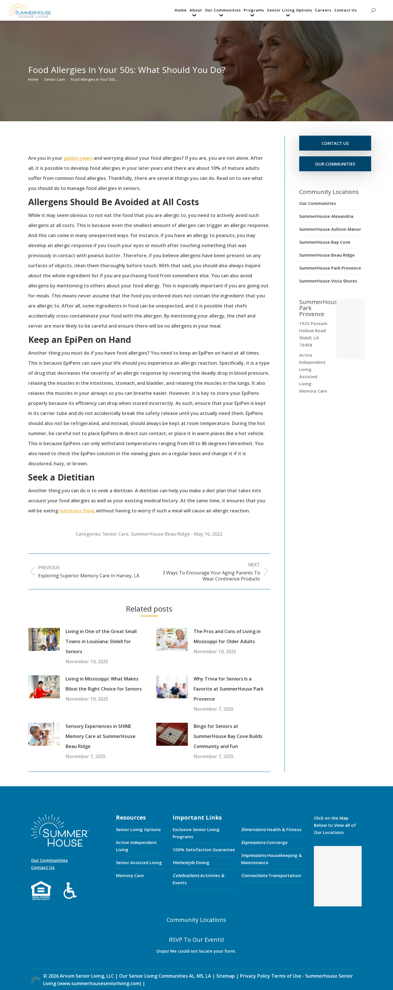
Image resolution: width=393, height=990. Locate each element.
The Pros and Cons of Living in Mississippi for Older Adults (227, 636)
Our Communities (317, 203)
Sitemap (226, 976)
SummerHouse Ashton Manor (330, 229)
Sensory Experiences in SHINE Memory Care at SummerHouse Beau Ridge (101, 736)
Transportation (271, 875)
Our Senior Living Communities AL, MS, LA (165, 976)
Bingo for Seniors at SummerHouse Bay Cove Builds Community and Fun (228, 736)
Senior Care (116, 534)
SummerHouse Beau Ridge (160, 534)
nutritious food (76, 511)
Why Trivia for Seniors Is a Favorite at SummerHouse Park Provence (229, 689)
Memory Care (130, 875)
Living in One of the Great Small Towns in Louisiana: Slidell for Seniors (101, 641)
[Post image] (44, 639)
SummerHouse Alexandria (326, 216)
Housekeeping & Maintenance (271, 858)
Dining (191, 862)
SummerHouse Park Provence (330, 268)
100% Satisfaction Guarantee (204, 849)
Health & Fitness (271, 829)
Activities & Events (198, 878)
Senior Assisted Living (139, 862)
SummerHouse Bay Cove (324, 242)
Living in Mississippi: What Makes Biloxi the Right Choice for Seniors (104, 684)
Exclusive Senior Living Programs (196, 832)
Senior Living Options (138, 829)
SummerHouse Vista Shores (328, 281)
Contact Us (43, 867)
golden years (78, 158)
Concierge (264, 842)
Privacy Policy (255, 976)
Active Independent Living (136, 845)
